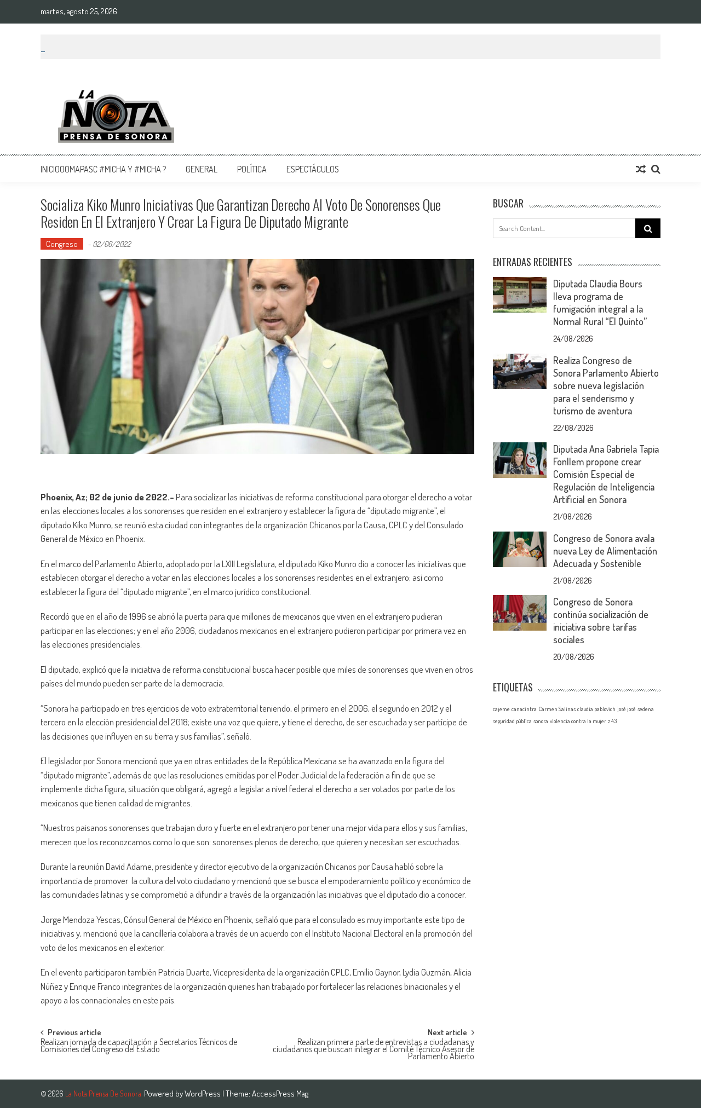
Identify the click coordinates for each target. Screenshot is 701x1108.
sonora (540, 721)
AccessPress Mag (280, 1093)
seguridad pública (512, 721)
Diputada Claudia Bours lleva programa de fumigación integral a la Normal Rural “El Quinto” (600, 302)
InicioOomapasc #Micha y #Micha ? (103, 169)
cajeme (501, 709)
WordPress (203, 1093)
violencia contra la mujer (578, 721)
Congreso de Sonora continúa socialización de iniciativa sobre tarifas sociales (600, 620)
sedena (645, 709)
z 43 (612, 721)
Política (252, 169)
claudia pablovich (596, 709)
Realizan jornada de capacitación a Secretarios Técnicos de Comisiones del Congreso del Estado (139, 1046)
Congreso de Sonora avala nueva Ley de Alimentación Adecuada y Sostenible (605, 550)
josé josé (626, 709)
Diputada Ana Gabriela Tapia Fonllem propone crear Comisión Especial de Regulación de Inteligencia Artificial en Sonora (606, 474)
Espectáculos (312, 169)
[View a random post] (641, 169)
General (201, 169)
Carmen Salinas (557, 709)
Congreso (62, 244)
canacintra (524, 709)
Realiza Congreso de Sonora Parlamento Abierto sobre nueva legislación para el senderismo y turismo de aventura (606, 385)
